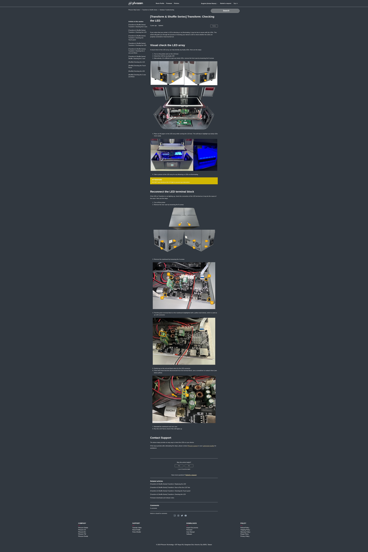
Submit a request (225, 3)
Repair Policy (244, 534)
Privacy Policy (244, 536)
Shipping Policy (245, 530)
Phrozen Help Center (134, 10)
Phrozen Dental (83, 536)
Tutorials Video (137, 527)
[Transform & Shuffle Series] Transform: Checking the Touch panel (136, 38)
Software (189, 534)
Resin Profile (160, 3)
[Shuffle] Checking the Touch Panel (137, 66)
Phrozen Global (83, 527)
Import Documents (192, 527)
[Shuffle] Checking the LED (136, 71)
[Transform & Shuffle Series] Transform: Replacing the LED (168, 484)
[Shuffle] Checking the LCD (136, 62)
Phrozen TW (82, 534)
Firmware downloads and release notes (162, 498)
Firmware (169, 3)
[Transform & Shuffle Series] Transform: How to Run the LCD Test (170, 487)
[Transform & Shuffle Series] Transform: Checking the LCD (137, 31)
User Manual (190, 532)
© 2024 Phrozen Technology (165, 544)
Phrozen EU (82, 532)
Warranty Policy (245, 532)
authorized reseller (208, 446)
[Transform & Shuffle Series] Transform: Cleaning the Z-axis (137, 25)
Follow (214, 26)
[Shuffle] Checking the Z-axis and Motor (137, 75)
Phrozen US (82, 530)
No (189, 465)
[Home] (135, 3)
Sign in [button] (236, 3)
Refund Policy (244, 527)
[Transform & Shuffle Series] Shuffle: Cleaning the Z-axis (136, 57)
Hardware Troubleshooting (167, 10)
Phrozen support (193, 446)
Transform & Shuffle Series (149, 10)
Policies (176, 3)
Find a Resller (136, 532)
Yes (179, 465)
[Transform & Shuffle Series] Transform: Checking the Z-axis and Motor (136, 51)
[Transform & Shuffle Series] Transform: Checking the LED (137, 44)
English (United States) (209, 3)
